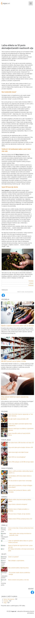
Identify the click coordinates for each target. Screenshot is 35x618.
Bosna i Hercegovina (9, 599)
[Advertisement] (17, 25)
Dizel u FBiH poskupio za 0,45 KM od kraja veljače (21, 462)
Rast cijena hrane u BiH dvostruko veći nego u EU (21, 442)
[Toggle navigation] (31, 3)
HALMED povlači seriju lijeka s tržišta (13, 361)
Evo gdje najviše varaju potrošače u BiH (18, 419)
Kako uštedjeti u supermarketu (16, 560)
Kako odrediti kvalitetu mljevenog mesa (18, 568)
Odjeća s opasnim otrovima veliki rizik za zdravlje (17, 326)
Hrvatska (31, 281)
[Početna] (6, 3)
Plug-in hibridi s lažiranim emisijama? (17, 504)
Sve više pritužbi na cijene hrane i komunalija (20, 480)
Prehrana (30, 285)
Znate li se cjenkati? (13, 557)
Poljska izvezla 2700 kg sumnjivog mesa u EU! (20, 519)
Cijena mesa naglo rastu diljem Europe (18, 452)
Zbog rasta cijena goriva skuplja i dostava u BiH (20, 447)
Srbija (5, 602)
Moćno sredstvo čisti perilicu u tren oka (18, 580)
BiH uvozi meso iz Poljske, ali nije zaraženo (19, 514)
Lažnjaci (31, 283)
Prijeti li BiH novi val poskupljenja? (17, 457)
